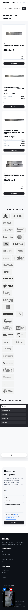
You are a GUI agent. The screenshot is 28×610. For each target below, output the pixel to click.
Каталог (16, 2)
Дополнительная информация (12, 504)
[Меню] (24, 3)
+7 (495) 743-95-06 (8, 585)
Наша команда (5, 572)
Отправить (14, 522)
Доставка (4, 552)
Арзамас (4, 422)
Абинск (4, 406)
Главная (4, 8)
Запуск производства (7, 559)
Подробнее (14, 63)
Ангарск (4, 414)
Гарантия (4, 557)
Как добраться (5, 570)
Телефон (6, 497)
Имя (5, 490)
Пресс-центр (5, 562)
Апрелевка (5, 418)
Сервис (4, 577)
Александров (6, 410)
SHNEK (6, 3)
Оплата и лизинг (6, 554)
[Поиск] (24, 8)
